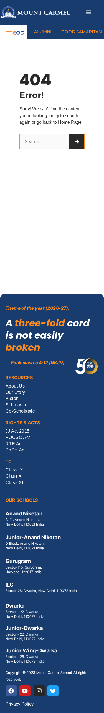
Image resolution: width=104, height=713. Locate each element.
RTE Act (14, 444)
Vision (12, 399)
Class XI (14, 483)
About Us (15, 386)
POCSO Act (18, 438)
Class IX (14, 470)
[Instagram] (39, 690)
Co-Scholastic (20, 411)
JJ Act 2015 (17, 431)
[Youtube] (25, 690)
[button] (88, 12)
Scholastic (16, 405)
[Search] (76, 141)
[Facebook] (11, 690)
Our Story (15, 392)
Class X (14, 476)
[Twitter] (53, 690)
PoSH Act (16, 450)
